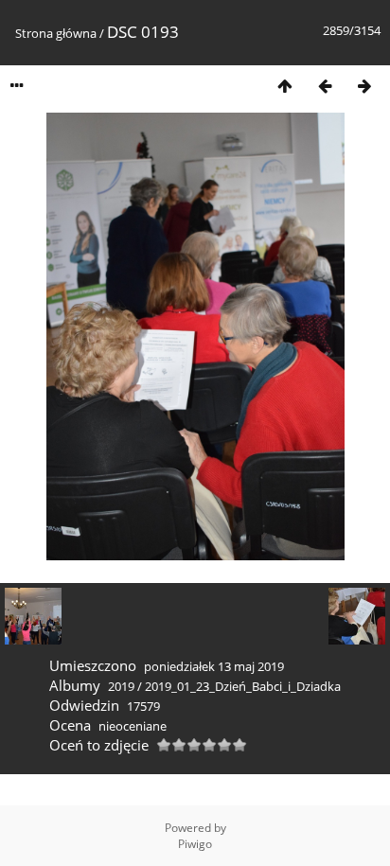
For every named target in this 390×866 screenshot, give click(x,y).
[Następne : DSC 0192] (364, 86)
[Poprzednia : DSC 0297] (325, 86)
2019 (121, 686)
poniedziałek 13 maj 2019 (214, 666)
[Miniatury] (285, 86)
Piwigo (195, 844)
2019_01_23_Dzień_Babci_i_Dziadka (243, 686)
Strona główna (56, 33)
